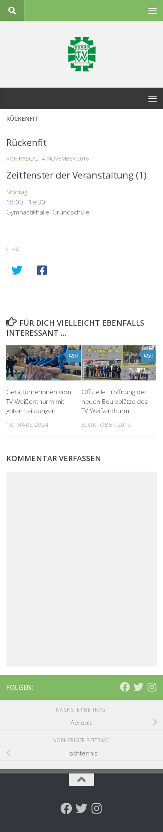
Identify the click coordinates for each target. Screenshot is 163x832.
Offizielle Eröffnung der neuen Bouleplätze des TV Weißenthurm (115, 401)
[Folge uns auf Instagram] (152, 687)
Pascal (28, 158)
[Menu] (152, 10)
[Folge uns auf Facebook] (125, 687)
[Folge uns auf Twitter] (138, 687)
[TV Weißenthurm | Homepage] (81, 54)
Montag (16, 192)
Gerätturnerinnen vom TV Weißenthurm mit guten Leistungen (38, 401)
